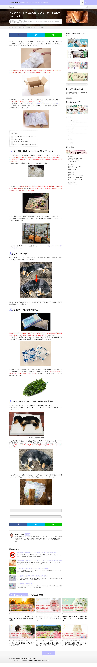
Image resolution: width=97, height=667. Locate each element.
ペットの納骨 (70, 131)
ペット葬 (55, 640)
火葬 (12, 22)
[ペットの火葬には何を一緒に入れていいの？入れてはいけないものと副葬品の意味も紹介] (12, 563)
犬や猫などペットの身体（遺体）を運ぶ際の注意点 (24, 144)
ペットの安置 (26, 21)
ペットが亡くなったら (21, 20)
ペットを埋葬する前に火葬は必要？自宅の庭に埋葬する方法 (32, 576)
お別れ (19, 640)
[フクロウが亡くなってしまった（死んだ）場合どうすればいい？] (12, 570)
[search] (86, 7)
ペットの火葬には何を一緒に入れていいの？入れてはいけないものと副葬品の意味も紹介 (39, 560)
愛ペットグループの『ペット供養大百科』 (27, 658)
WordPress (46, 660)
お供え (19, 21)
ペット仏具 (70, 139)
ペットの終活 (70, 135)
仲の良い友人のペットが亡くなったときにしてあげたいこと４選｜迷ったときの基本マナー (48, 618)
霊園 (23, 22)
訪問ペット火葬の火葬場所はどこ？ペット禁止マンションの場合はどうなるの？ (37, 552)
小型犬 (53, 21)
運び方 (20, 22)
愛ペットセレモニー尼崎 (72, 167)
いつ (12, 21)
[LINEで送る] (53, 35)
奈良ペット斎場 (70, 174)
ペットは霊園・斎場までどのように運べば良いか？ (24, 136)
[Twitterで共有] (36, 35)
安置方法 (49, 21)
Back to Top (48, 653)
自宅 (18, 22)
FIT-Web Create (33, 660)
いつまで (15, 21)
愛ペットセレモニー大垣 (72, 169)
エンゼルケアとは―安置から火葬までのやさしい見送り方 (21, 644)
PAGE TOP (93, 645)
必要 (56, 21)
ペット (22, 21)
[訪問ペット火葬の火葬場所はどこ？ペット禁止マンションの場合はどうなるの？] (12, 555)
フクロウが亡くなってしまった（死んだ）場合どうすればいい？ (33, 568)
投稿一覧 (27, 534)
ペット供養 (50, 640)
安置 (46, 21)
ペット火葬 (32, 21)
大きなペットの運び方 (17, 139)
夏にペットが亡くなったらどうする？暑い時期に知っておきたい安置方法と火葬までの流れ (21, 618)
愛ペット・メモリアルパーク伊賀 (74, 179)
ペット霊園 (37, 21)
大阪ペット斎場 (70, 171)
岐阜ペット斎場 (70, 172)
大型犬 (43, 21)
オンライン (15, 640)
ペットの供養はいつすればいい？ (25, 583)
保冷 (41, 21)
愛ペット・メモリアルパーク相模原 (74, 175)
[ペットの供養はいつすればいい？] (12, 586)
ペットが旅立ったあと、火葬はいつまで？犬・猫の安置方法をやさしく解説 (74, 644)
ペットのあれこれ (71, 124)
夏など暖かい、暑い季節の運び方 (20, 141)
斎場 (58, 21)
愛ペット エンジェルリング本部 (73, 166)
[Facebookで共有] (18, 35)
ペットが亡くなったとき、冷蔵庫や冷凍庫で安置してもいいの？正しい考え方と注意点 (74, 618)
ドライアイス (26, 640)
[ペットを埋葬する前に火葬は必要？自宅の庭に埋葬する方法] (12, 578)
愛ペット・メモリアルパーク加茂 (74, 177)
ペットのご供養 (71, 128)
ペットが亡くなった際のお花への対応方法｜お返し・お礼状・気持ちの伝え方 (48, 644)
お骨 (22, 640)
